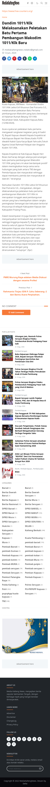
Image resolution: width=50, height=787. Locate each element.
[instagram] (32, 3)
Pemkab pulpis (38, 469)
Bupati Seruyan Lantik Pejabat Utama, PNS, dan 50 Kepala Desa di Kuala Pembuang (30, 400)
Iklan (17, 472)
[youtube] (29, 739)
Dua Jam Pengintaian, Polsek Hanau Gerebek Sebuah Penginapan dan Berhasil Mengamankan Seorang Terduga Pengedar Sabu (31, 429)
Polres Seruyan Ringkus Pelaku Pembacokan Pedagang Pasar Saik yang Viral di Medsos (30, 384)
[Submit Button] (40, 768)
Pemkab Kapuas (20, 410)
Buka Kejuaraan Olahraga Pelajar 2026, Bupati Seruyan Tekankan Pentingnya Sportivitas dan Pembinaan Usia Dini (29, 358)
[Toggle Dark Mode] (37, 3)
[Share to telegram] (35, 58)
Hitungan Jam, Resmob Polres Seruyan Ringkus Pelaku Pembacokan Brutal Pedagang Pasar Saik (31, 340)
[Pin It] (14, 58)
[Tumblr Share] (25, 58)
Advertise (11, 713)
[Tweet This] (9, 58)
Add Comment (17, 312)
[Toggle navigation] (46, 3)
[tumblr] (14, 739)
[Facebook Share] (4, 58)
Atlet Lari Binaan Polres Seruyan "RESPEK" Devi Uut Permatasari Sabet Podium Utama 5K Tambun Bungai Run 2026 (29, 458)
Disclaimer (11, 717)
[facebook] (28, 3)
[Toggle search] (41, 3)
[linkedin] (19, 739)
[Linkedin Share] (19, 58)
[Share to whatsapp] (30, 58)
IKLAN (17, 469)
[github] (14, 744)
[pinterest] (24, 739)
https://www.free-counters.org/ (17, 11)
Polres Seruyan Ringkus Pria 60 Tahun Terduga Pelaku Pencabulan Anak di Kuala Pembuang (30, 371)
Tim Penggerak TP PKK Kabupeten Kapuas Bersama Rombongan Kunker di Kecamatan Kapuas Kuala (31, 416)
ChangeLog (11, 721)
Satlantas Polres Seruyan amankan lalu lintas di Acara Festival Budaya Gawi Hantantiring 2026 (30, 443)
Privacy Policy (12, 724)
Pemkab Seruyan (21, 351)
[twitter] (39, 739)
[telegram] (9, 739)
